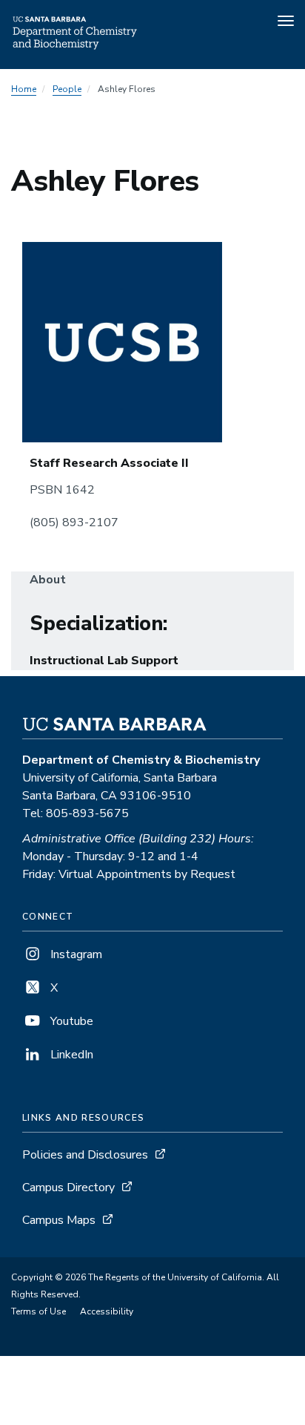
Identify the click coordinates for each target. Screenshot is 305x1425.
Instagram (74, 954)
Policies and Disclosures (85, 1155)
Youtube (70, 1021)
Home (23, 89)
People (67, 89)
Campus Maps (58, 1220)
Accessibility (106, 1311)
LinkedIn (70, 1054)
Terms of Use (38, 1311)
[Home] (75, 48)
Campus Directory (68, 1187)
